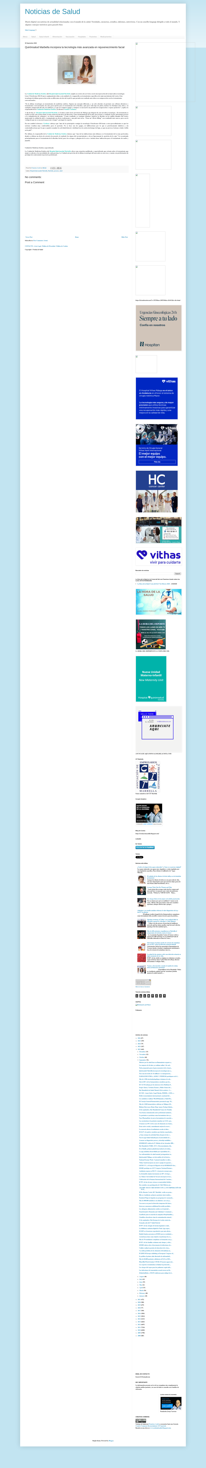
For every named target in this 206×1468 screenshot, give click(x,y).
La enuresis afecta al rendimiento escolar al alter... (154, 1129)
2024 (139, 1044)
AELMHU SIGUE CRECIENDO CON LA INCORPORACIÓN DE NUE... (160, 1188)
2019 (139, 1305)
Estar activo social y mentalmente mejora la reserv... (154, 1126)
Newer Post (29, 237)
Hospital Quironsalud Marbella (38, 171)
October (142, 1057)
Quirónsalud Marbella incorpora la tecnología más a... (155, 1071)
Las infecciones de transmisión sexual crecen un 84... (155, 1270)
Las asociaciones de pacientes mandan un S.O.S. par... (155, 1121)
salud (61, 171)
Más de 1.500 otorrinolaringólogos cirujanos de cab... (155, 1079)
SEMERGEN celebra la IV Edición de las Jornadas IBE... (156, 1143)
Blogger (111, 1441)
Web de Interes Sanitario (143, 986)
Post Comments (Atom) (40, 241)
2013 (139, 1322)
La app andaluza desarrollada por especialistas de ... (155, 1152)
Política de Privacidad (48, 246)
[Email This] (51, 168)
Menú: (25, 37)
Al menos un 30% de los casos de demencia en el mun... (156, 1124)
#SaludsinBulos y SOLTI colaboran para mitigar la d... (156, 1273)
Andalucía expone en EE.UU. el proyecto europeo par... (156, 1171)
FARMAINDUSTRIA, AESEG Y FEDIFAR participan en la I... (158, 1076)
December (142, 1052)
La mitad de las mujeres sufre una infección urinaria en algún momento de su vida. (164, 955)
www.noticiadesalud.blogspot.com (160, 1428)
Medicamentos (105, 37)
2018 (139, 1308)
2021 (139, 1299)
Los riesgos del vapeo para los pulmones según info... (155, 1267)
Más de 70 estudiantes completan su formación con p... (155, 1239)
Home (77, 237)
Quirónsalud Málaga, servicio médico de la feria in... (155, 1157)
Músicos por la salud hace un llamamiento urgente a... (155, 1062)
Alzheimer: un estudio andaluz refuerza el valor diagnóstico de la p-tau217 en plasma (157, 911)
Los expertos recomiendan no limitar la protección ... (155, 1265)
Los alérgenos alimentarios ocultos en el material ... (154, 1209)
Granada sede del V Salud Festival (149, 1223)
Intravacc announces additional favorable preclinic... (155, 1206)
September (142, 1060)
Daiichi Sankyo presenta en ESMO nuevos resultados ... (156, 1234)
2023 (139, 1046)
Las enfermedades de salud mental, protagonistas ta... (155, 1154)
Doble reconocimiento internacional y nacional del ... (155, 1096)
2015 (139, 1316)
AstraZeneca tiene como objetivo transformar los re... (155, 1237)
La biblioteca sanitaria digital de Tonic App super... (154, 1228)
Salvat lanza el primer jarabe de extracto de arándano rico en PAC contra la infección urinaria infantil (163, 943)
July (140, 1279)
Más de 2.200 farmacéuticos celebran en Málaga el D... (155, 1104)
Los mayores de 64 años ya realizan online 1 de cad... (155, 1065)
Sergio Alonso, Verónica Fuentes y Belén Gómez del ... (155, 1087)
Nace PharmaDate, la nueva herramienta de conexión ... (156, 1118)
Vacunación (70, 37)
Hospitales (82, 37)
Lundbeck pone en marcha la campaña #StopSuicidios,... (156, 1214)
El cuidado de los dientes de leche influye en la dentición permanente (164, 877)
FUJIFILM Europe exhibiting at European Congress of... (156, 1253)
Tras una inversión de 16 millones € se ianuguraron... (155, 1074)
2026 (139, 1038)
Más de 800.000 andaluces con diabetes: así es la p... (155, 1201)
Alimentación (57, 37)
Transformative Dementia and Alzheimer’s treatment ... (156, 1212)
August (141, 1277)
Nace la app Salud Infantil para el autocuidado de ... (155, 1138)
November (142, 1054)
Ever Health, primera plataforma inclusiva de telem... (155, 1149)
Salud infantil (44, 37)
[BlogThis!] (54, 168)
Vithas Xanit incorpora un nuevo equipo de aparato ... (155, 1163)
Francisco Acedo (154, 1424)
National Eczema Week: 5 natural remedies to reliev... (155, 1160)
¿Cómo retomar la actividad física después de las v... (155, 1135)
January (142, 1296)
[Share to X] (56, 168)
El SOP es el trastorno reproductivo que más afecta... (155, 1231)
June (141, 1282)
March (141, 1290)
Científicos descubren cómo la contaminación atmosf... (155, 1217)
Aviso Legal (37, 246)
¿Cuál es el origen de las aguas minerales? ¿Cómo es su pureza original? (159, 867)
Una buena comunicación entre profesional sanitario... (155, 1113)
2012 (139, 1324)
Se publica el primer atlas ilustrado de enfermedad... (155, 1256)
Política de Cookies (62, 246)
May (140, 1285)
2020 (139, 1302)
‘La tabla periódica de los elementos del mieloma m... (155, 1251)
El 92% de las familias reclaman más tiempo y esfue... (155, 1242)
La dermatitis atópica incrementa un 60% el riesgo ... (155, 1174)
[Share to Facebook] (58, 168)
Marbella (50, 171)
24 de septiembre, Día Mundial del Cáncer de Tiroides (155, 1110)
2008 (139, 1336)
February (142, 1293)
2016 (139, 1313)
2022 (139, 1049)
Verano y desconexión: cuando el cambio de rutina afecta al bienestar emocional (162, 967)
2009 (139, 1333)
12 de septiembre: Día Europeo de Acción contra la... (155, 1220)
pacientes (56, 171)
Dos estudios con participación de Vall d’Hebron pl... (155, 1185)
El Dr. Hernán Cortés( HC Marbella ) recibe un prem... (155, 1192)
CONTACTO (29, 246)
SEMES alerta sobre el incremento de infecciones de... (155, 1245)
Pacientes (93, 37)
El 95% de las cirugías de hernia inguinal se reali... (154, 1226)
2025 (139, 1041)
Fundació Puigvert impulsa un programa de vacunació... (156, 1198)
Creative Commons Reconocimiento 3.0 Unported (151, 1426)
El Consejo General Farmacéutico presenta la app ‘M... (155, 1101)
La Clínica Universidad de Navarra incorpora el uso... (155, 1177)
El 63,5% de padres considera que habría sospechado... (156, 1132)
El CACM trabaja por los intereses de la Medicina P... (155, 1085)
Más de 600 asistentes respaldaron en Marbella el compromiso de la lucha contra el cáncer (162, 932)
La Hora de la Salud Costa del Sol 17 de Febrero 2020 (153, 584)
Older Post (124, 237)
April (141, 1288)
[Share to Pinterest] (60, 168)
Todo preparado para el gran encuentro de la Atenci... (155, 1068)
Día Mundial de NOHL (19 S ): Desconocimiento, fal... (155, 1146)
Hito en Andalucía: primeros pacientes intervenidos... (155, 1195)
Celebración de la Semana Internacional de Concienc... (155, 1179)
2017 (139, 1311)
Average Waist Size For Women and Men (159, 887)
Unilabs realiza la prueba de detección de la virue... (154, 1248)
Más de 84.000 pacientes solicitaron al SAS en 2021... (155, 1259)
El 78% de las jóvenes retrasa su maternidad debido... (155, 1182)
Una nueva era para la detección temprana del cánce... (155, 1203)
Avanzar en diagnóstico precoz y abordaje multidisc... (155, 1140)
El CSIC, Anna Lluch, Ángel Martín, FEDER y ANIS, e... (156, 1093)
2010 (139, 1330)
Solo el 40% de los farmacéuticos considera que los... (155, 1082)
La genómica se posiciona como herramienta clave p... (155, 1115)
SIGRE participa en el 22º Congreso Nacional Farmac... (156, 1168)
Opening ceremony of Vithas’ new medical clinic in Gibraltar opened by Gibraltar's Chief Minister (162, 920)
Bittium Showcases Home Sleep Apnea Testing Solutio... (156, 1107)
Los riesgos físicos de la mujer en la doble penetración (163, 899)
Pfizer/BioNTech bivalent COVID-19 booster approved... (156, 1262)
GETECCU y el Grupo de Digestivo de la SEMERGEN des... (157, 1165)
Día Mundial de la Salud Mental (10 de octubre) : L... (155, 1090)
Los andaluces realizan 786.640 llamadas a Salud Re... (155, 1099)
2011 (139, 1327)
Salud (33, 37)
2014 (139, 1319)
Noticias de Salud (52, 11)
